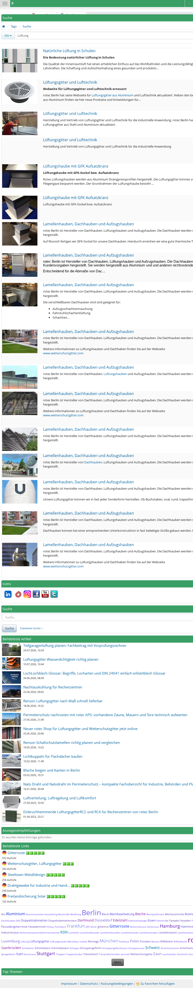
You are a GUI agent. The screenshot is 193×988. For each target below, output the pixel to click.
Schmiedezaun (60, 948)
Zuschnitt (182, 954)
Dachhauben (93, 462)
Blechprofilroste (155, 914)
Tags (14, 26)
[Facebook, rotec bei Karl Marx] (36, 594)
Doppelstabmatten (34, 920)
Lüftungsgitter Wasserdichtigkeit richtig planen (60, 659)
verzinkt (125, 954)
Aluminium (15, 913)
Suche (27, 26)
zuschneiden (169, 954)
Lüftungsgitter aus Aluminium (112, 95)
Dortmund (86, 920)
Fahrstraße (162, 920)
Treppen (60, 954)
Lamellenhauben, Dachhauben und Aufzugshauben (88, 223)
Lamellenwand (168, 932)
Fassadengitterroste (14, 927)
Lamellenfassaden (110, 932)
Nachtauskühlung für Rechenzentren (52, 687)
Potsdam (145, 941)
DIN (18, 920)
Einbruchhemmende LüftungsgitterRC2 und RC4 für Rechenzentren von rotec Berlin (90, 811)
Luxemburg (10, 941)
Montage (93, 941)
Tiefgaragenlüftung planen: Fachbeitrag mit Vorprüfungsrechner (74, 645)
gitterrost (103, 926)
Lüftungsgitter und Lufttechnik (70, 82)
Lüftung (24, 941)
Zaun (157, 953)
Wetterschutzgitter (141, 954)
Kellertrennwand (29, 932)
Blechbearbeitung (122, 914)
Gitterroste (119, 926)
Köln (64, 932)
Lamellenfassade (89, 932)
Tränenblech (90, 954)
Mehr (117, 962)
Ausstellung (50, 914)
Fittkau (50, 926)
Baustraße (64, 914)
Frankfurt (76, 926)
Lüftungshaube (58, 941)
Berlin (91, 912)
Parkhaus (124, 941)
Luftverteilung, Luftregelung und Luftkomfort (59, 798)
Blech (105, 914)
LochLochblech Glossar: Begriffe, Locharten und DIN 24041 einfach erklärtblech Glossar (94, 673)
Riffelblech (166, 941)
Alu (3, 914)
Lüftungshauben (115, 374)
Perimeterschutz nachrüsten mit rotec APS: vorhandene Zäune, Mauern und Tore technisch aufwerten (105, 714)
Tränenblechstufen (109, 954)
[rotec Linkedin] (8, 594)
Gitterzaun (153, 926)
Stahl (19, 954)
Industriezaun (10, 932)
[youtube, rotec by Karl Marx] (45, 594)
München (109, 941)
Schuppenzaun (136, 948)
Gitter (93, 926)
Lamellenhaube (129, 932)
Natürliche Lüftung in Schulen (69, 50)
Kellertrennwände (49, 932)
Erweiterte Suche (30, 628)
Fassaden (185, 920)
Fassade (174, 920)
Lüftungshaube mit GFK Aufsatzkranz (75, 166)
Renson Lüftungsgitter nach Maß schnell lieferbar (63, 701)
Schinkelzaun (43, 948)
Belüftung (75, 914)
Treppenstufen (74, 954)
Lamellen (74, 932)
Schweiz (152, 947)
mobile (83, 941)
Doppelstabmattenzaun (62, 920)
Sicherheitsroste (170, 948)
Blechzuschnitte (174, 914)
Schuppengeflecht (91, 948)
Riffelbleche (180, 941)
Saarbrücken (11, 947)
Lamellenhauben (148, 932)
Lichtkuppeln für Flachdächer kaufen (52, 756)
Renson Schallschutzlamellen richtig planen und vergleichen (71, 742)
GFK (87, 926)
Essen (152, 920)
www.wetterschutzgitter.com (63, 353)
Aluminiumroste (35, 914)
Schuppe (74, 948)
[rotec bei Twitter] (54, 594)
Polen (134, 941)
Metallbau (73, 941)
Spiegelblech (8, 954)
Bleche (140, 914)
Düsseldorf (103, 920)
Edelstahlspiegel (137, 920)
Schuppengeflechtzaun (115, 948)
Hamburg (170, 926)
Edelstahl (120, 920)
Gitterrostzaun (138, 926)
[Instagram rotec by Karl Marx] (27, 594)
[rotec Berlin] (18, 594)
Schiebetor (28, 948)
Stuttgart (45, 953)
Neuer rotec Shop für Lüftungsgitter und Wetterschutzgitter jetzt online (80, 728)
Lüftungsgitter (39, 941)
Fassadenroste (37, 926)
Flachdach (60, 926)
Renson (155, 941)
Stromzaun (30, 954)
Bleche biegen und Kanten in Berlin (51, 770)
